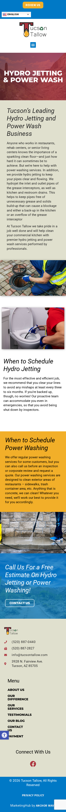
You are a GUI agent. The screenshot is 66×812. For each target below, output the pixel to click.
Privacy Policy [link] (33, 795)
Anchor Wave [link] (46, 805)
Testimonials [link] (19, 715)
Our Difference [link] (18, 697)
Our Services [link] (16, 707)
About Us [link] (16, 690)
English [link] (13, 14)
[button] (33, 45)
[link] (4, 735)
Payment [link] (15, 736)
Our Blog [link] (16, 721)
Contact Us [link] (15, 728)
